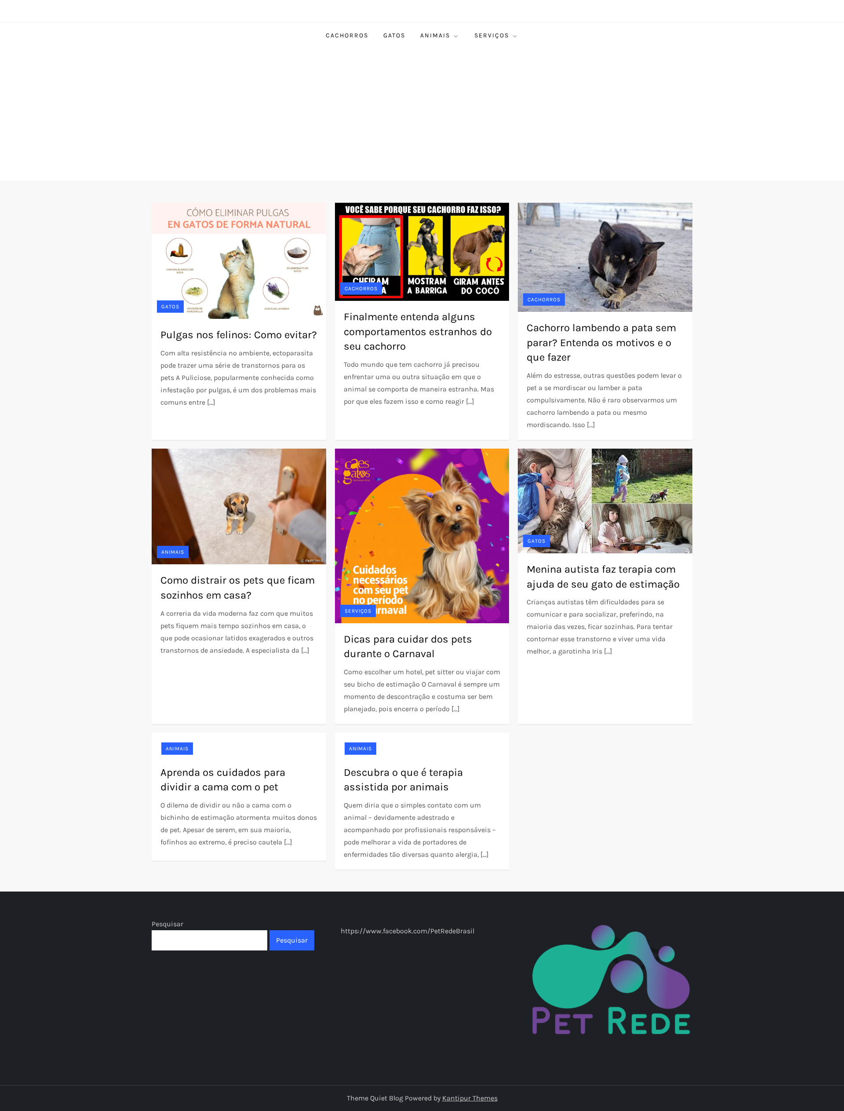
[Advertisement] (422, 114)
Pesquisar (167, 924)
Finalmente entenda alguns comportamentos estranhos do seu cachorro (418, 331)
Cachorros (347, 35)
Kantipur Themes (470, 1098)
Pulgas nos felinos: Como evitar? (238, 335)
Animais (435, 35)
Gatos (394, 35)
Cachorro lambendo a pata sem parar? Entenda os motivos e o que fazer (601, 342)
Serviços (491, 35)
